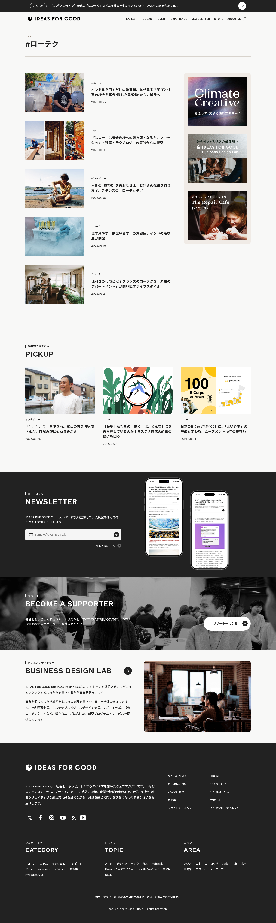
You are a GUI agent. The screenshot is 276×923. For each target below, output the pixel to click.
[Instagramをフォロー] (51, 817)
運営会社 (215, 775)
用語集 (172, 799)
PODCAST (147, 18)
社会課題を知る (219, 791)
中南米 (188, 869)
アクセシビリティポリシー (226, 807)
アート (108, 863)
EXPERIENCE (179, 18)
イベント (60, 869)
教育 (145, 863)
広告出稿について (178, 784)
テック (135, 863)
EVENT (162, 18)
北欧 (225, 863)
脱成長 (108, 875)
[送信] (116, 534)
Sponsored (44, 869)
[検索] (244, 19)
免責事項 (215, 799)
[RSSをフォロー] (74, 818)
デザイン (121, 863)
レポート (77, 863)
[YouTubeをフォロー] (63, 818)
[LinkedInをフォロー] (83, 817)
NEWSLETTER (200, 18)
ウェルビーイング (148, 869)
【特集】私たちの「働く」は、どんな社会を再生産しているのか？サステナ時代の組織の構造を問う (137, 432)
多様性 (167, 869)
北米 (243, 863)
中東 (234, 863)
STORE (218, 18)
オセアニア (217, 869)
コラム (44, 863)
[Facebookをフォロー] (40, 818)
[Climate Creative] (217, 125)
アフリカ (201, 869)
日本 (198, 863)
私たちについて (177, 775)
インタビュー (60, 863)
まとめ (29, 869)
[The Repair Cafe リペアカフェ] (217, 239)
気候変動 (157, 863)
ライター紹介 (218, 784)
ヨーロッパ (211, 863)
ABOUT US (234, 18)
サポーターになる (225, 623)
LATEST (131, 18)
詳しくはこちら (105, 546)
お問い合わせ (176, 791)
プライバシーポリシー (181, 807)
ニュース (30, 863)
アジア (188, 863)
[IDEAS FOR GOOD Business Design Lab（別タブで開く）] (217, 182)
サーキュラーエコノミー (119, 869)
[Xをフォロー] (29, 817)
